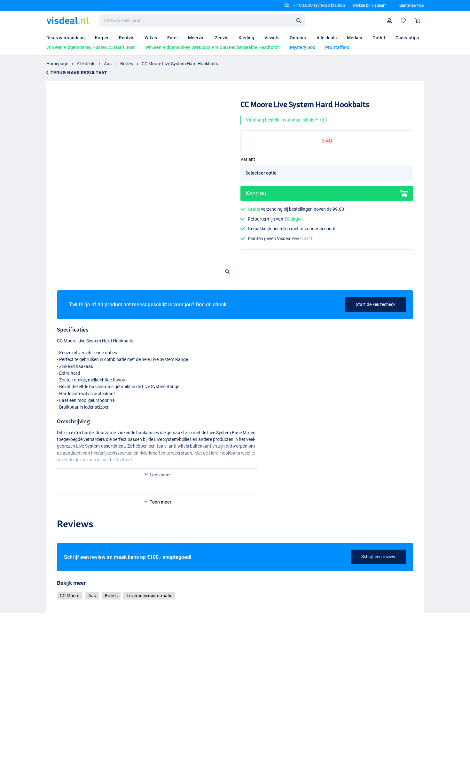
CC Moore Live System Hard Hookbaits (180, 63)
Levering (54, 716)
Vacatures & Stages (164, 716)
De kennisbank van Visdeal (171, 708)
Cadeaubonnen (160, 693)
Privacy (152, 701)
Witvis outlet (232, 716)
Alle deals (86, 63)
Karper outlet (233, 693)
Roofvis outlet (234, 701)
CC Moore (69, 647)
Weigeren (312, 767)
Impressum (156, 723)
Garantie (55, 723)
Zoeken (299, 20)
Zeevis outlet (232, 708)
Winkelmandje (418, 20)
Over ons (111, 693)
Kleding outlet (233, 723)
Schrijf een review (378, 608)
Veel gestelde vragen (66, 693)
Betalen (53, 708)
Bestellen (55, 701)
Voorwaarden (115, 701)
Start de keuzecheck (376, 304)
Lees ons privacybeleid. (361, 752)
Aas (108, 63)
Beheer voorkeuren (253, 767)
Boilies (126, 63)
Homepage (57, 63)
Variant (247, 168)
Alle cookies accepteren (175, 767)
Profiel (389, 20)
